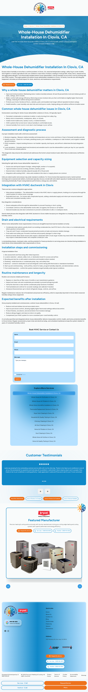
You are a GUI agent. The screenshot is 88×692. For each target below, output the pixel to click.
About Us (48, 614)
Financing (49, 624)
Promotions (49, 628)
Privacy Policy (49, 675)
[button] (65, 688)
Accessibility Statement (74, 675)
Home (47, 612)
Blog (47, 619)
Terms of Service (57, 675)
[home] (40, 8)
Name (16, 334)
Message (17, 357)
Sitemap (83, 675)
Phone (16, 349)
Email (16, 342)
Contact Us (49, 617)
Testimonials (50, 621)
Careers (48, 626)
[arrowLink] (40, 491)
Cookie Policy (65, 675)
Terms (24, 374)
